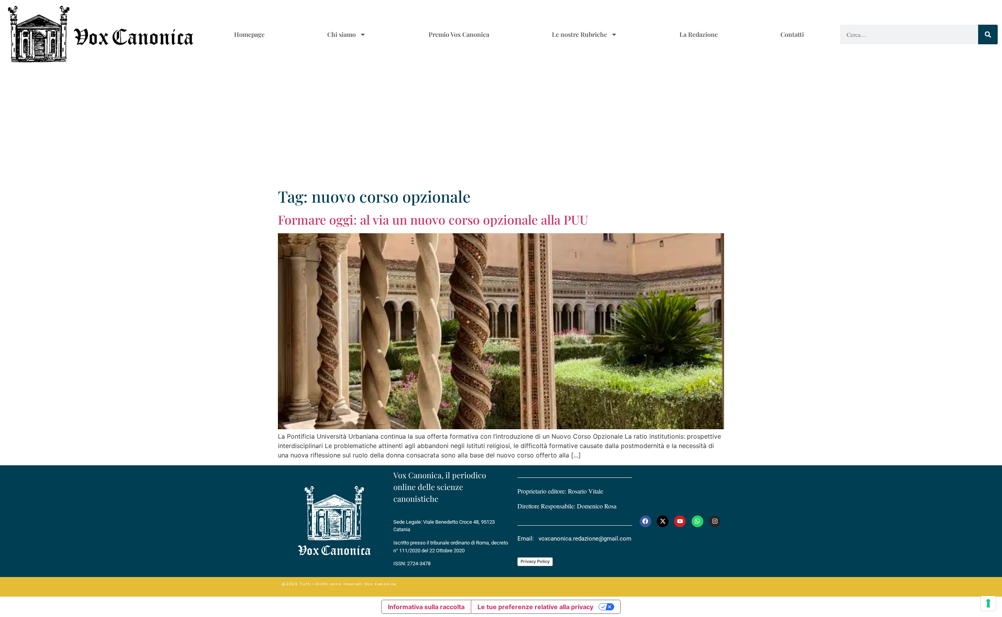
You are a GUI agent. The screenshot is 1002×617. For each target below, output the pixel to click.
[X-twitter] (663, 521)
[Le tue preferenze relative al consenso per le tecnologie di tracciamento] (988, 603)
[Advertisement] (501, 128)
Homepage (249, 34)
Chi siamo (341, 34)
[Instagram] (715, 521)
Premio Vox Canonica (459, 34)
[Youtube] (680, 521)
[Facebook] (645, 521)
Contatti (792, 34)
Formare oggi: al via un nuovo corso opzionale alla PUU (433, 219)
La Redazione (698, 34)
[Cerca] (988, 34)
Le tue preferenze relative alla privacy (535, 607)
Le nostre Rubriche (579, 34)
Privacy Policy (535, 561)
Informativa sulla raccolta (426, 607)
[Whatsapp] (697, 521)
